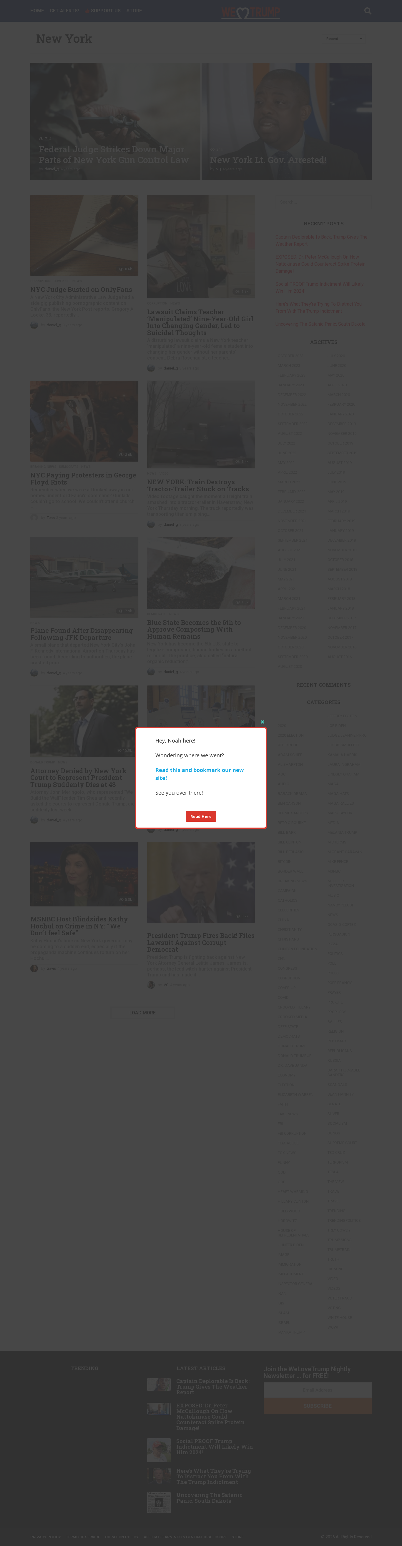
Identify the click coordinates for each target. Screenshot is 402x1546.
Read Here (201, 816)
